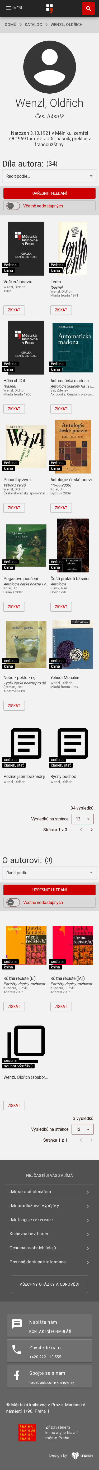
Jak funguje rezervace (31, 1219)
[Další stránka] (91, 829)
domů (10, 24)
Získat (14, 310)
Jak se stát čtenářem (30, 1191)
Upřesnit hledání (49, 193)
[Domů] (49, 9)
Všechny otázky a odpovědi (49, 1284)
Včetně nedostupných (43, 205)
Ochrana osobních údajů (33, 1247)
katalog (33, 24)
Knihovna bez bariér (29, 1233)
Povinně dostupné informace (38, 1261)
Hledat (86, 8)
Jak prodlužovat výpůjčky (34, 1205)
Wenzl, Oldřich (67, 24)
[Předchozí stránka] (81, 829)
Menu (14, 8)
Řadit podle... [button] (18, 176)
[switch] (13, 206)
